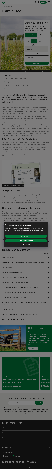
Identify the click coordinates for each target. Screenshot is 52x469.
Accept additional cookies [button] (26, 236)
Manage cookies (25, 244)
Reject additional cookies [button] (26, 240)
